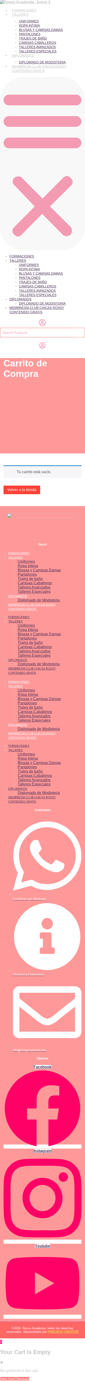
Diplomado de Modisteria (42, 62)
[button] (42, 163)
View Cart (7, 1379)
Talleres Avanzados (37, 47)
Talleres (20, 14)
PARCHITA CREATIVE (63, 1332)
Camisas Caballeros (37, 43)
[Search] (79, 332)
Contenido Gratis (28, 71)
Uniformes (29, 21)
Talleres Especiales (37, 51)
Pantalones (29, 34)
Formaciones (24, 10)
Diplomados (23, 55)
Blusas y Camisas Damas (41, 30)
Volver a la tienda (21, 490)
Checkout (22, 1379)
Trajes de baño (33, 38)
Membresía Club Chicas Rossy (39, 66)
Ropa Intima (29, 25)
